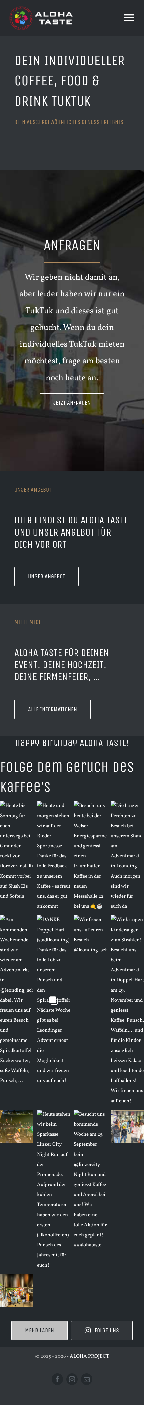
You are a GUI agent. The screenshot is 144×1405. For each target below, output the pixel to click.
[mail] (86, 1379)
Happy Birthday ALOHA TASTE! (72, 743)
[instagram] (72, 1379)
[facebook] (57, 1379)
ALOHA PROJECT (89, 1356)
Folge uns (107, 1330)
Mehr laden (39, 1330)
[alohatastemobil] (41, 7)
